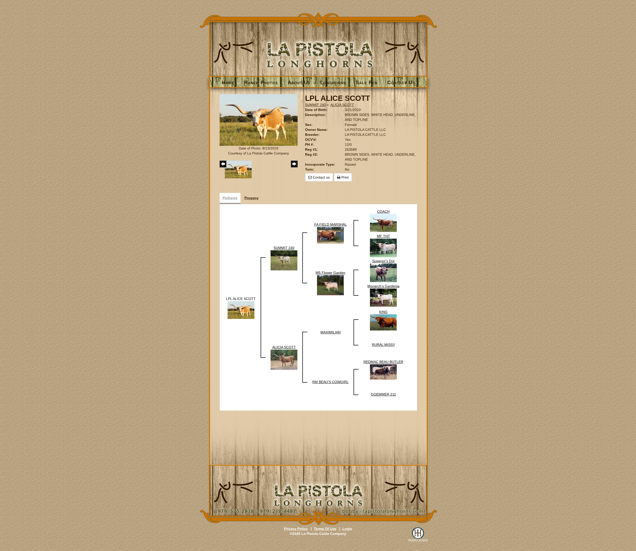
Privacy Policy (296, 529)
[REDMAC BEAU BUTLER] (383, 372)
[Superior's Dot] (383, 272)
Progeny (251, 198)
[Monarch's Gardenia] (383, 297)
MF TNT (383, 236)
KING (383, 312)
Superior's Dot (383, 261)
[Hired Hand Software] (418, 534)
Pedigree (230, 198)
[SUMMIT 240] (284, 260)
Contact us (321, 177)
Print (344, 177)
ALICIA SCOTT (342, 105)
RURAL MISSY (383, 345)
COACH (383, 212)
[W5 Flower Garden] (330, 285)
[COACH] (383, 223)
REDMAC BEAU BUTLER (383, 362)
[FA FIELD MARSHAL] (330, 235)
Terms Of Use (325, 529)
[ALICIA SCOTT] (284, 359)
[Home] (318, 46)
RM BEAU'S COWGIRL (330, 382)
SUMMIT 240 (315, 105)
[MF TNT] (383, 248)
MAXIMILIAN (330, 332)
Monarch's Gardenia (383, 286)
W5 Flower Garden (330, 273)
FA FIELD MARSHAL (330, 224)
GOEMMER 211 (383, 394)
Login (347, 529)
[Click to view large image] (259, 120)
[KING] (383, 322)
